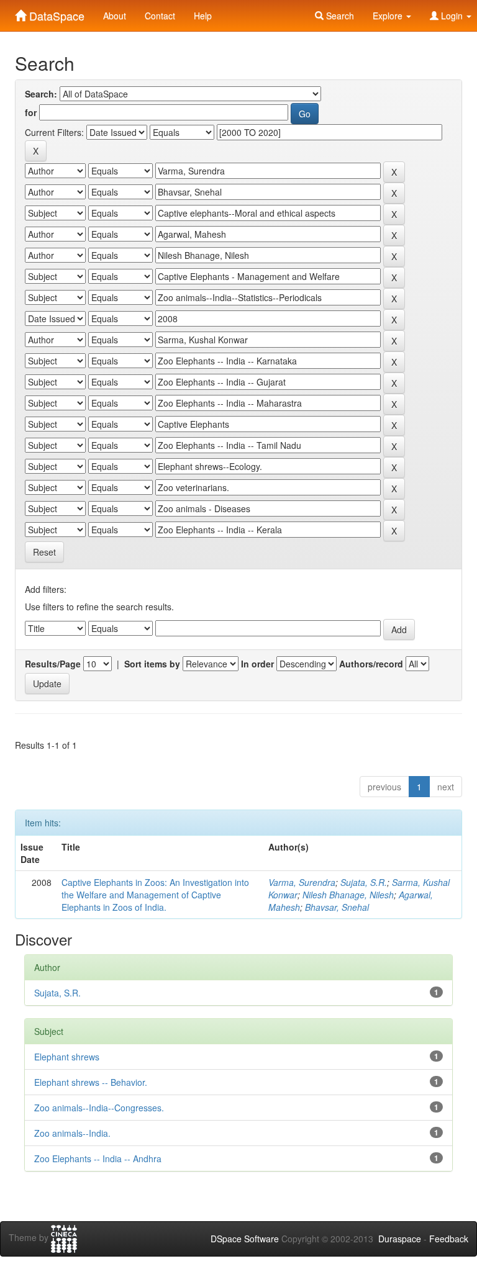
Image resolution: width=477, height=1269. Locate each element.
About (114, 15)
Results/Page (53, 663)
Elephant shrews (66, 1056)
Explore (389, 15)
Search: (41, 94)
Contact (160, 15)
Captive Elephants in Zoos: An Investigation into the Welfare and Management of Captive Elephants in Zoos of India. (155, 894)
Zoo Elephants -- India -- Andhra (97, 1158)
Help (203, 15)
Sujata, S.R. (363, 882)
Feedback (448, 1238)
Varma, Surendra (301, 882)
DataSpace (55, 13)
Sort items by (152, 663)
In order (257, 663)
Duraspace (399, 1238)
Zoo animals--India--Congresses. (99, 1107)
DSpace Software (245, 1238)
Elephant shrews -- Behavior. (90, 1082)
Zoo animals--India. (72, 1133)
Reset (44, 552)
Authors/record (371, 663)
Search (339, 15)
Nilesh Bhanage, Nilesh (348, 894)
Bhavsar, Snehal (337, 907)
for (31, 112)
